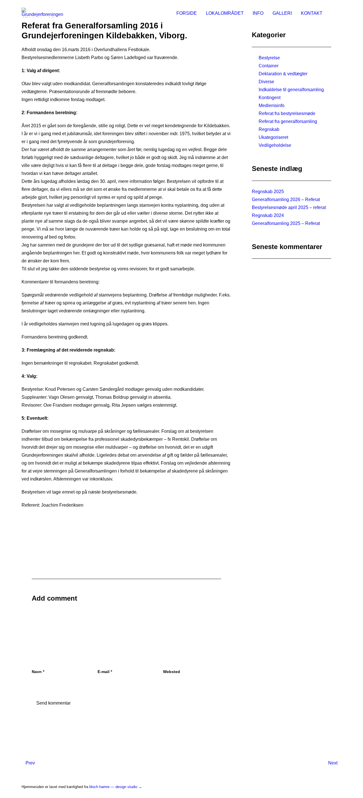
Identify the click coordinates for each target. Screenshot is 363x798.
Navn (38, 671)
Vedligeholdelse (275, 145)
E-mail (105, 671)
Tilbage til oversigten (126, 532)
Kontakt (311, 13)
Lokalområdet (225, 13)
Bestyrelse (269, 57)
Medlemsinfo (271, 105)
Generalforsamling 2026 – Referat (286, 199)
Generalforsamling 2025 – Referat (286, 223)
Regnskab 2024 (268, 215)
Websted (171, 671)
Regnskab (269, 129)
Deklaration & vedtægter (283, 73)
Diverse (266, 81)
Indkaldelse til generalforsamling (291, 89)
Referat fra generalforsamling (288, 121)
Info (258, 13)
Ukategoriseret (273, 137)
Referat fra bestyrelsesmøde (287, 113)
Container (268, 65)
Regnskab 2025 (268, 191)
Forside (186, 13)
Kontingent (269, 97)
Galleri (282, 13)
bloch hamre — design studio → (115, 787)
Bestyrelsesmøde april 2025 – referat (289, 207)
